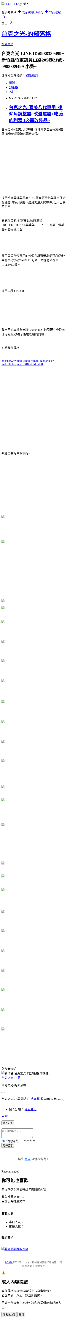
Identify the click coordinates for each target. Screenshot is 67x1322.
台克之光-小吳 (10, 1077)
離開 (21, 1314)
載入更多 (8, 1123)
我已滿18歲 (9, 1314)
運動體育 (32, 75)
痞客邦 (35, 1098)
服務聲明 (40, 1266)
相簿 (12, 82)
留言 (43, 1098)
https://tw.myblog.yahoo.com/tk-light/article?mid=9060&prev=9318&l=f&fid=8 (27, 362)
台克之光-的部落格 (26, 34)
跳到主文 (7, 44)
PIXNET (17, 1262)
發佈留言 (8, 1145)
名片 (12, 91)
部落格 (13, 87)
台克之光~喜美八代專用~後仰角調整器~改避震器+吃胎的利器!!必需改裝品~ (36, 114)
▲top (4, 1115)
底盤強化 (30, 1109)
